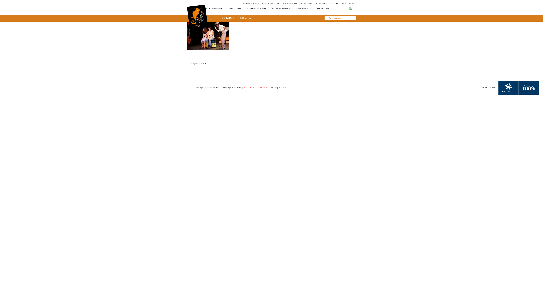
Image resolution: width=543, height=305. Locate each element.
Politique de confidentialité (255, 87)
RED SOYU (283, 87)
